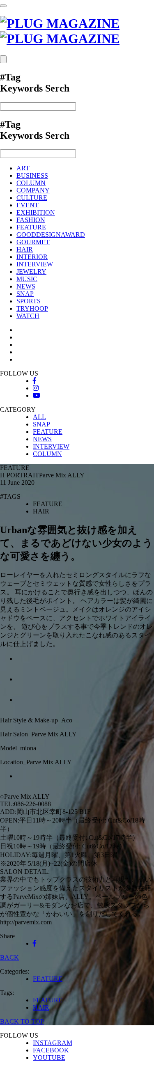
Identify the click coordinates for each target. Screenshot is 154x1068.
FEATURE (31, 227)
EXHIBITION (35, 212)
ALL (39, 416)
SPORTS (28, 301)
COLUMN (31, 182)
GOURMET (33, 241)
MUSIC (26, 278)
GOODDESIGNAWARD (50, 234)
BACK (9, 957)
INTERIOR (32, 256)
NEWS (25, 286)
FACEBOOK (51, 1050)
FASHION (30, 219)
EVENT (27, 205)
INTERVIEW (34, 264)
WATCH (27, 315)
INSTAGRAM (52, 1042)
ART (23, 168)
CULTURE (31, 197)
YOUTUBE (49, 1057)
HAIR (24, 249)
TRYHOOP (32, 308)
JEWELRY (31, 271)
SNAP (25, 293)
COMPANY (33, 190)
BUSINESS (32, 175)
